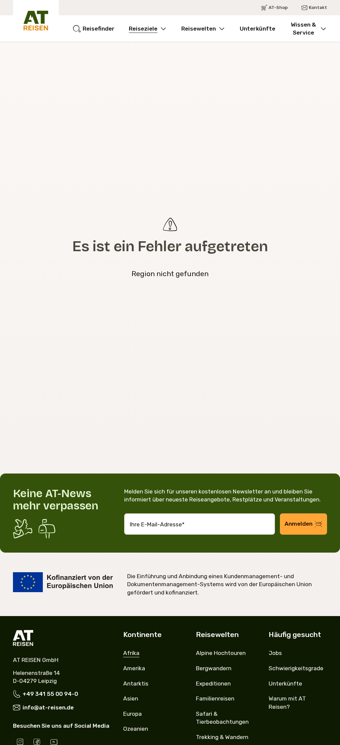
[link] (131, 653)
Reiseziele (143, 28)
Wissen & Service (303, 28)
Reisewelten (198, 28)
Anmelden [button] (298, 523)
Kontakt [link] (318, 7)
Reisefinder (99, 28)
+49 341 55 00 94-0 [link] (50, 694)
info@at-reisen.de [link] (48, 707)
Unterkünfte (257, 28)
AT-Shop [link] (278, 7)
